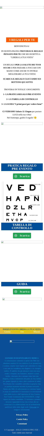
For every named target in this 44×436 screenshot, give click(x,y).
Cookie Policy (22, 419)
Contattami (22, 424)
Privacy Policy (22, 415)
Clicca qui (32, 407)
